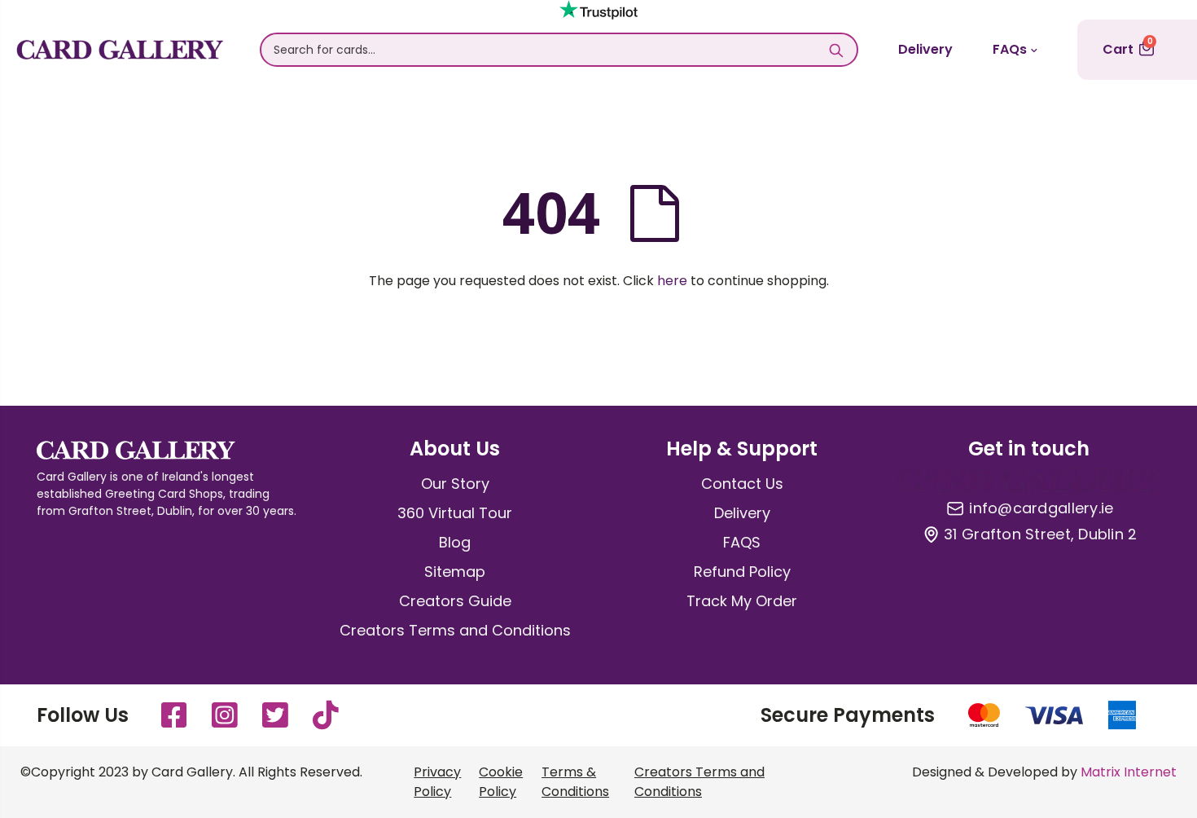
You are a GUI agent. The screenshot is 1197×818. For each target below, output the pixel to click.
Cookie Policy (501, 782)
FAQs (1010, 49)
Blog (455, 542)
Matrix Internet (1129, 772)
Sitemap (454, 571)
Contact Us (742, 483)
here (672, 280)
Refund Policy (742, 571)
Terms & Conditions (575, 782)
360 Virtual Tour (454, 513)
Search (836, 49)
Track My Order (741, 601)
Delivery (925, 49)
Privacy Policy (437, 782)
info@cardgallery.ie (1041, 508)
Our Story (455, 483)
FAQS (742, 542)
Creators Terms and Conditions (455, 630)
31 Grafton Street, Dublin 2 (1040, 534)
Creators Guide (455, 601)
